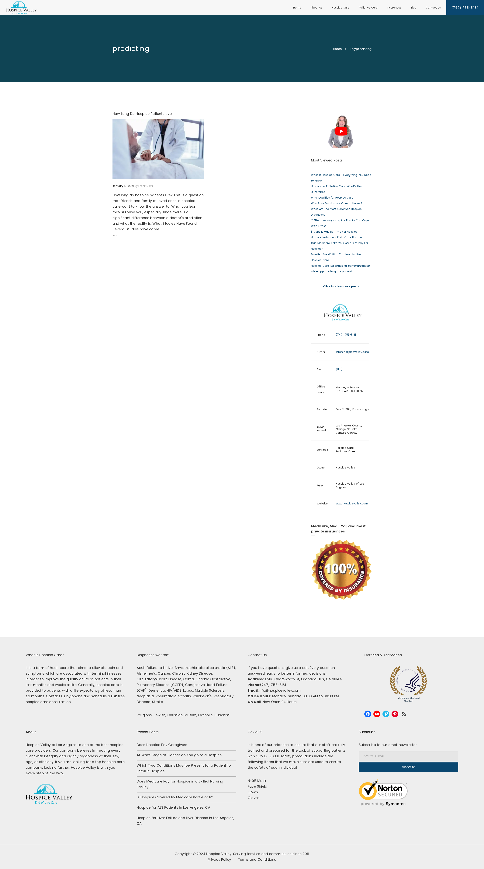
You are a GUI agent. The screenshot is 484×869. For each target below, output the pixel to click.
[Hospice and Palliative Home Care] (21, 7)
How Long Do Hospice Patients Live (142, 113)
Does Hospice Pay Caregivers (162, 744)
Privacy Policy (219, 859)
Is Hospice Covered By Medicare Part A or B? (175, 797)
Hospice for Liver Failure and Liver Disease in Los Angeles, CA (185, 820)
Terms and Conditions (257, 859)
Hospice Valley (218, 853)
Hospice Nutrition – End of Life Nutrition (337, 237)
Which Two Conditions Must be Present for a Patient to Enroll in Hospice (184, 768)
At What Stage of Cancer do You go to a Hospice (179, 755)
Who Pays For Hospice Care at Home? (336, 203)
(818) (339, 369)
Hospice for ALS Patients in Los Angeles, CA (173, 807)
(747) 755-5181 (346, 335)
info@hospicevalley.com (352, 352)
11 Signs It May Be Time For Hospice (334, 232)
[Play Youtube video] (341, 131)
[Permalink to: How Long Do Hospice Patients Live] (117, 124)
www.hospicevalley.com (352, 503)
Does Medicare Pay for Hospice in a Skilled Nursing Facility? (180, 784)
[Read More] (158, 235)
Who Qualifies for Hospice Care (332, 198)
